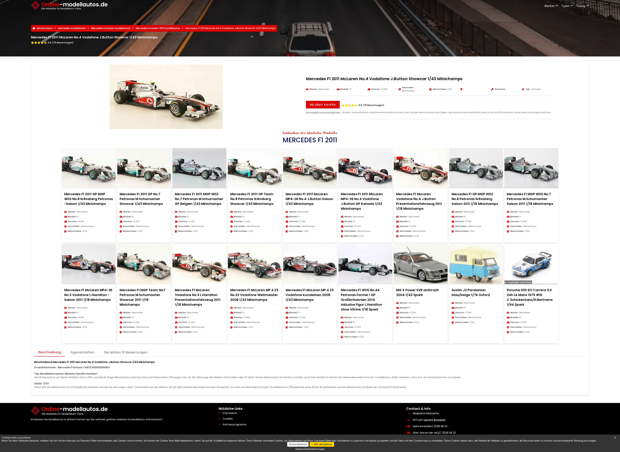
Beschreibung (49, 352)
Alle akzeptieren (322, 444)
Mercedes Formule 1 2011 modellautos (158, 28)
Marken (549, 5)
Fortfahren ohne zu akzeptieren (16, 437)
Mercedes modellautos (72, 28)
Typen (565, 5)
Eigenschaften (82, 352)
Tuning (580, 5)
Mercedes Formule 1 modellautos (110, 28)
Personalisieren (298, 444)
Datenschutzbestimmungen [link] (310, 449)
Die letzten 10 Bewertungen (126, 352)
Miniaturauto (45, 28)
